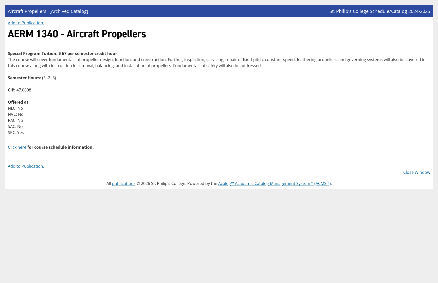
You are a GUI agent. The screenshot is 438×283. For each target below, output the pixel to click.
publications (124, 183)
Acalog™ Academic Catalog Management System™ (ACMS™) (274, 183)
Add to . (26, 23)
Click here (17, 147)
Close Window (416, 172)
